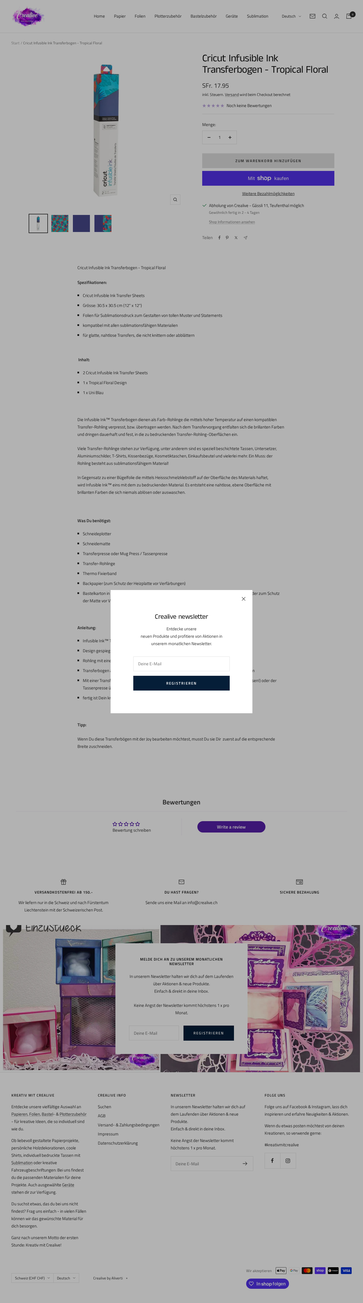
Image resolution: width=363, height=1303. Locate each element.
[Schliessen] (244, 599)
